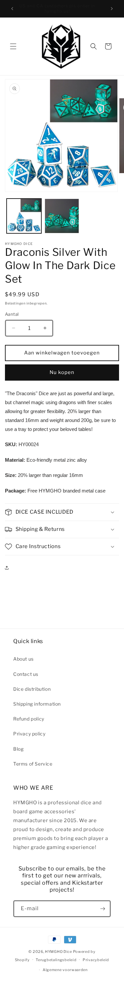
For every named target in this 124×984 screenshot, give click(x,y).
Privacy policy (29, 733)
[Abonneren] (102, 908)
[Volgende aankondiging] (111, 8)
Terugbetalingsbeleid (56, 960)
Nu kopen (62, 372)
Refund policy (28, 719)
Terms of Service (33, 764)
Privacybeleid (96, 960)
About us (23, 659)
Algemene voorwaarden (65, 969)
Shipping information (37, 704)
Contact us (25, 674)
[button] (13, 46)
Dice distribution (32, 689)
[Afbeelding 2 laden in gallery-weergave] (62, 216)
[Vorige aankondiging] (12, 8)
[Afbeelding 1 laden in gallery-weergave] (24, 216)
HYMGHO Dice (59, 951)
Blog (18, 749)
